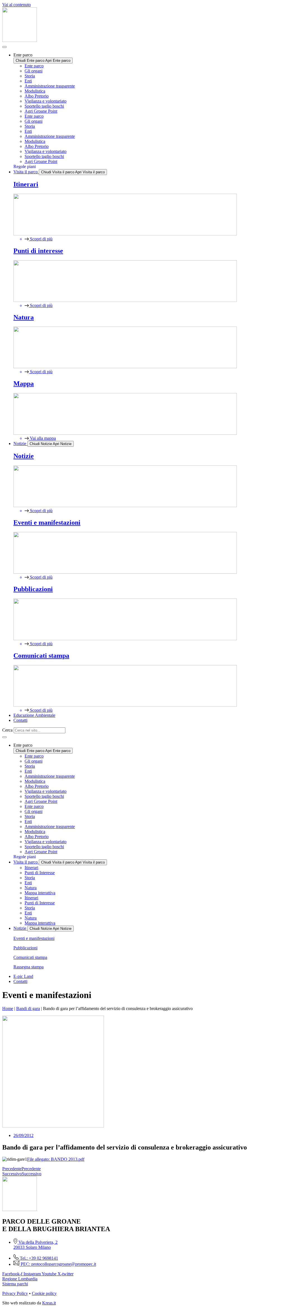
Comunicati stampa (30, 957)
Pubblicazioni (25, 947)
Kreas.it (49, 1302)
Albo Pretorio (37, 96)
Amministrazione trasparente (50, 86)
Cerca (7, 730)
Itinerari (31, 867)
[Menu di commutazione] (4, 47)
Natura (31, 887)
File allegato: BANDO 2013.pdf (55, 1159)
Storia (30, 76)
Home (7, 1008)
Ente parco (34, 65)
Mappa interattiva (40, 892)
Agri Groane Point (41, 111)
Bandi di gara (28, 1008)
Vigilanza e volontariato (45, 101)
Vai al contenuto (16, 4)
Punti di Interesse (40, 872)
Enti (28, 81)
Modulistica (35, 91)
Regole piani (24, 166)
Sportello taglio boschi (44, 106)
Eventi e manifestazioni (33, 938)
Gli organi (33, 70)
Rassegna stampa (28, 966)
